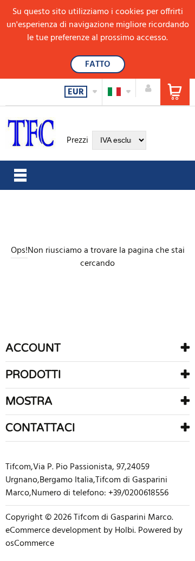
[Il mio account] (148, 88)
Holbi (124, 531)
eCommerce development (53, 531)
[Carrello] (175, 92)
